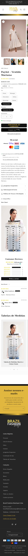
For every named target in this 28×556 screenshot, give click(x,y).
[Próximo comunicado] (25, 2)
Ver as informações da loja (10, 159)
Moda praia (6, 479)
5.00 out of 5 (18, 262)
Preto (5, 93)
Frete (2, 87)
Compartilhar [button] (6, 198)
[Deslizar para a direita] (26, 62)
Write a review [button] (14, 279)
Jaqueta (5, 490)
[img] (4, 288)
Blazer (5, 476)
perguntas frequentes (9, 452)
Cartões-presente (8, 497)
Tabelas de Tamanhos (9, 459)
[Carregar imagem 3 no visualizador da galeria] (21, 62)
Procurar (5, 438)
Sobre (4, 445)
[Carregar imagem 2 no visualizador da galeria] (14, 62)
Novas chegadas (7, 469)
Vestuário (5, 483)
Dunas (15, 100)
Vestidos (5, 487)
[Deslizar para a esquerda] (1, 62)
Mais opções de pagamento (14, 133)
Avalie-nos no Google (9, 518)
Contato (5, 448)
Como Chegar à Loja (9, 515)
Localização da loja (8, 455)
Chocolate (6, 97)
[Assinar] (23, 408)
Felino (15, 97)
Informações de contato (19, 552)
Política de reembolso (17, 547)
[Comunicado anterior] (3, 2)
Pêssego (13, 93)
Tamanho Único (7, 110)
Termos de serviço (20, 550)
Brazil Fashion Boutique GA (12, 545)
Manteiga (6, 100)
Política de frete (8, 552)
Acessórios (6, 472)
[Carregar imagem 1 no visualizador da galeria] (7, 62)
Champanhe (6, 104)
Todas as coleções (8, 494)
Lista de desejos (7, 441)
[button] (3, 9)
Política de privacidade (9, 550)
